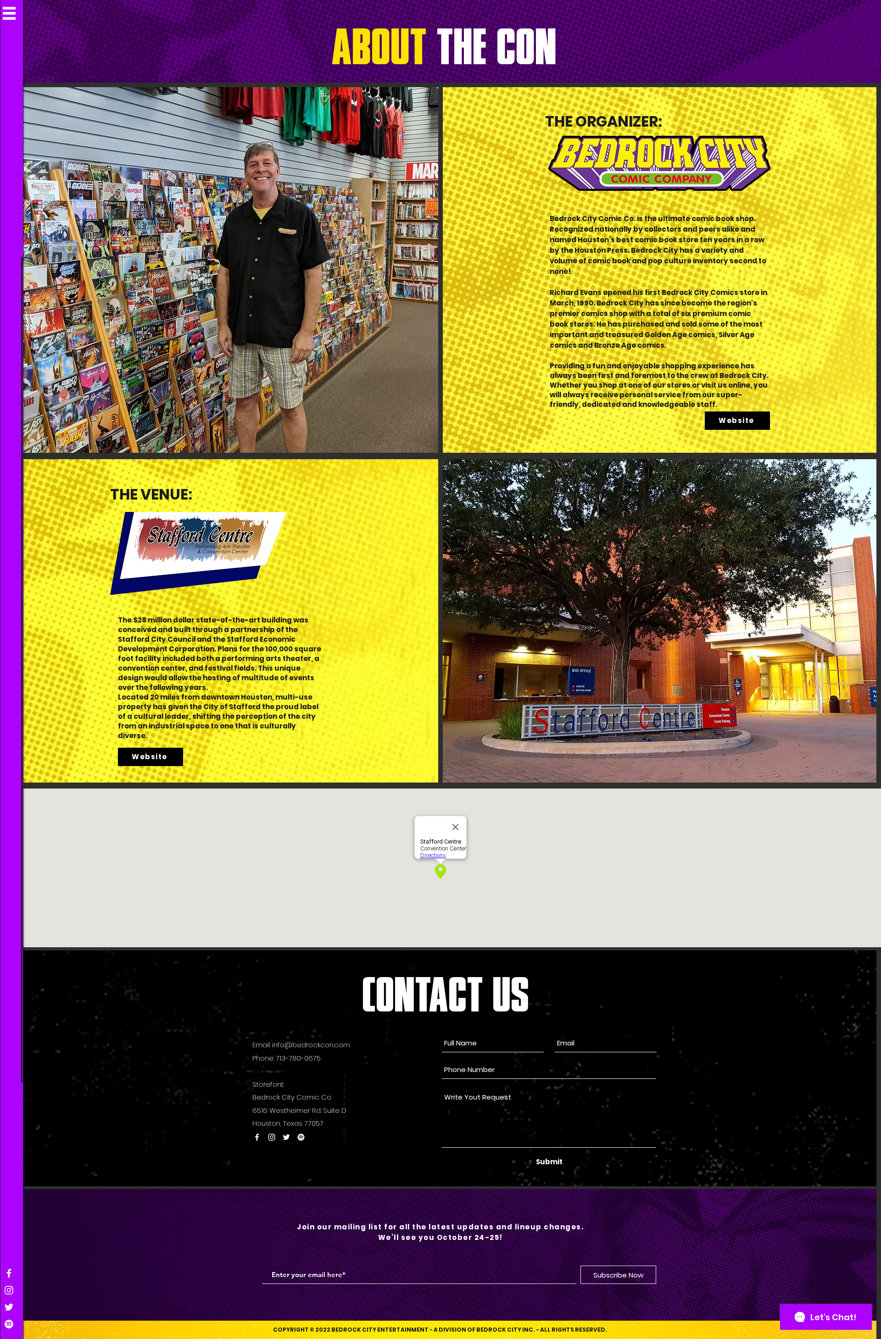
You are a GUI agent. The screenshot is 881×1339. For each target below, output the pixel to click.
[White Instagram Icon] (9, 1290)
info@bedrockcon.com (311, 1045)
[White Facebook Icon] (9, 1273)
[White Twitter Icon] (9, 1307)
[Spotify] (9, 1324)
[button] (9, 13)
